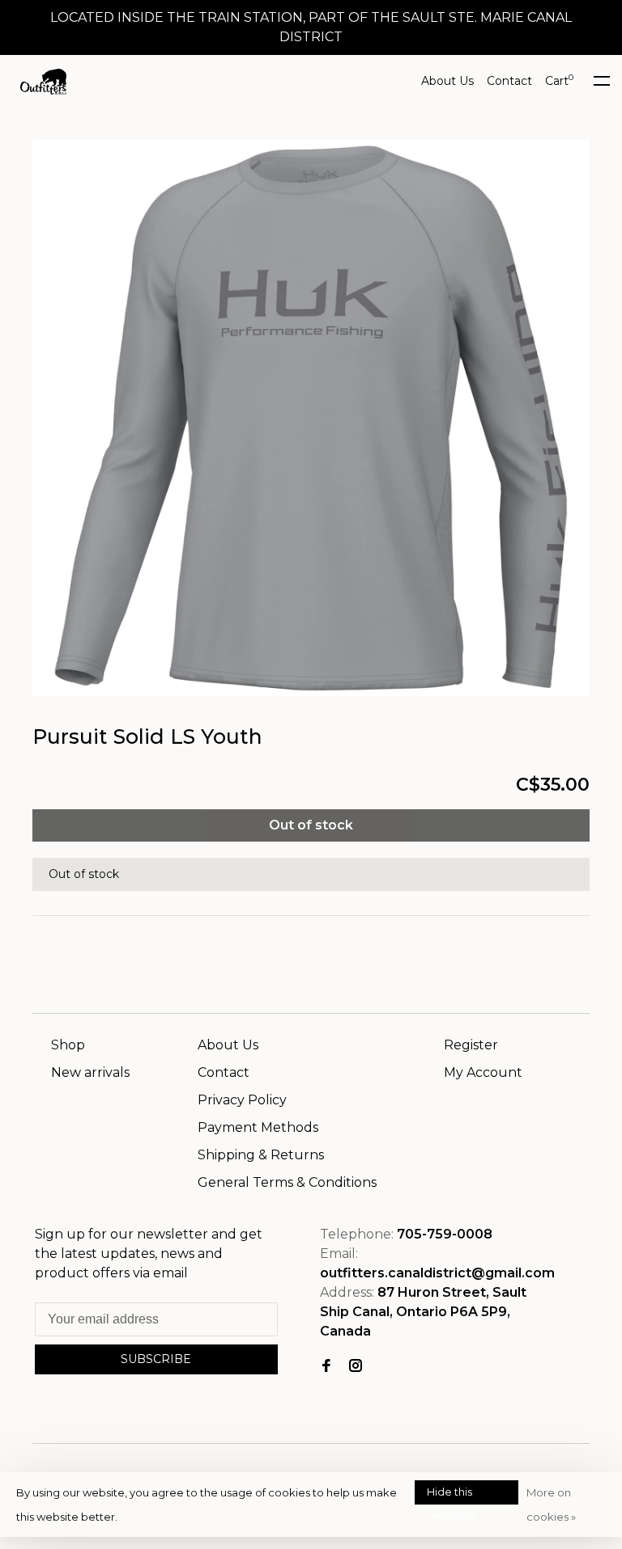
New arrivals (90, 1072)
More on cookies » (551, 1504)
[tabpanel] (311, 418)
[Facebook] (326, 1366)
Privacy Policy (242, 1100)
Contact (509, 81)
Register (471, 1045)
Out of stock (311, 825)
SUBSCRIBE (156, 1359)
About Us (447, 81)
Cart (559, 81)
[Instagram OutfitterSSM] (355, 1366)
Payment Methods (258, 1127)
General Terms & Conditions (287, 1182)
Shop (68, 1045)
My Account (483, 1072)
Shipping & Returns (261, 1155)
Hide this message (451, 1495)
